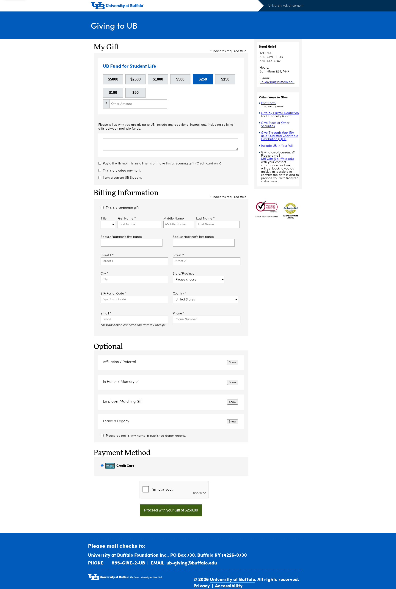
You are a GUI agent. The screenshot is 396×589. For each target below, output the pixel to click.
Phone (178, 313)
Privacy (201, 585)
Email (106, 313)
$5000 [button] (113, 79)
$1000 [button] (158, 79)
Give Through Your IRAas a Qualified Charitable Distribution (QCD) (279, 136)
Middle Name (173, 218)
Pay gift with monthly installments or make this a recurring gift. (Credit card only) (162, 163)
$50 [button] (135, 92)
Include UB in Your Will (277, 145)
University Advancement (285, 5)
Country (180, 293)
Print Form (268, 103)
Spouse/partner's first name (121, 237)
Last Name (205, 218)
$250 (203, 79)
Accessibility (228, 585)
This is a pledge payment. (122, 170)
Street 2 (178, 255)
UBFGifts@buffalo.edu (277, 159)
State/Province (183, 273)
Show (232, 362)
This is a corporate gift (122, 207)
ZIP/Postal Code (113, 293)
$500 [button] (180, 79)
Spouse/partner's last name (193, 237)
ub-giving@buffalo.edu (277, 82)
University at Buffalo (232, 579)
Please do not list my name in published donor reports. (146, 435)
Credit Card (125, 465)
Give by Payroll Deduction (280, 113)
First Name (127, 218)
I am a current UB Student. (122, 177)
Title (104, 218)
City (104, 273)
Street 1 (107, 255)
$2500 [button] (135, 79)
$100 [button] (113, 92)
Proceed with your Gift (171, 510)
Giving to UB (114, 25)
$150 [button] (225, 79)
